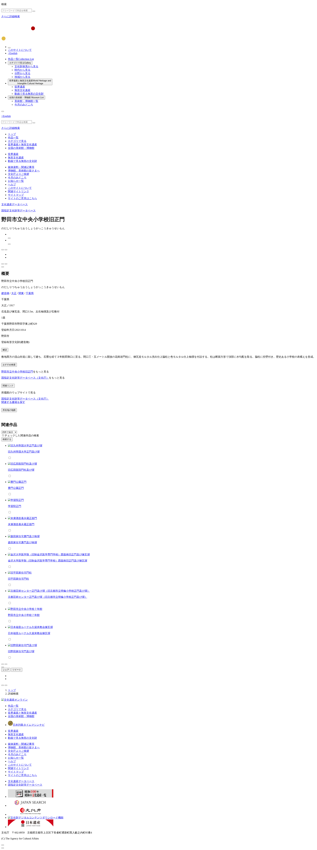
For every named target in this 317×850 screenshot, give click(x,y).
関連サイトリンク (18, 191)
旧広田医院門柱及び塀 (21, 469)
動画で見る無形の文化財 (29, 93)
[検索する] (34, 11)
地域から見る (22, 76)
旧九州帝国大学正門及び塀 (24, 451)
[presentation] (3, 435)
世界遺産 (20, 86)
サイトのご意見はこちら (22, 198)
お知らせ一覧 (16, 181)
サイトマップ (16, 194)
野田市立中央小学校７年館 (24, 615)
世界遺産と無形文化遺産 (30, 82)
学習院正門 (14, 506)
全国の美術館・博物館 (26, 97)
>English (12, 53)
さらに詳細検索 (10, 16)
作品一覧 (21, 59)
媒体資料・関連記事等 (21, 167)
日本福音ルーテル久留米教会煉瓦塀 (29, 633)
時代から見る (22, 69)
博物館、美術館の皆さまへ (24, 170)
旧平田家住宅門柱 (18, 578)
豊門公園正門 (16, 488)
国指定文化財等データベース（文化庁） (25, 377)
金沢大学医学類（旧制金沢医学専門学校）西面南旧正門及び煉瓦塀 (47, 560)
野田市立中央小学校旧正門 (17, 371)
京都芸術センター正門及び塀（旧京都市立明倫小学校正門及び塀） (47, 596)
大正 (14, 293)
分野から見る (22, 73)
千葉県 (30, 293)
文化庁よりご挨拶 (18, 174)
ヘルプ (12, 184)
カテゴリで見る (20, 63)
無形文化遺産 (22, 90)
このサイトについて (20, 50)
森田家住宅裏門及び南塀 (22, 542)
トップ (12, 134)
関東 (21, 293)
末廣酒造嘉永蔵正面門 (21, 524)
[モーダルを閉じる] (2, 845)
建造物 (5, 293)
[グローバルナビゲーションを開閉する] (2, 111)
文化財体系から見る (26, 66)
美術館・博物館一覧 (26, 101)
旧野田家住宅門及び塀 (21, 651)
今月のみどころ (24, 104)
